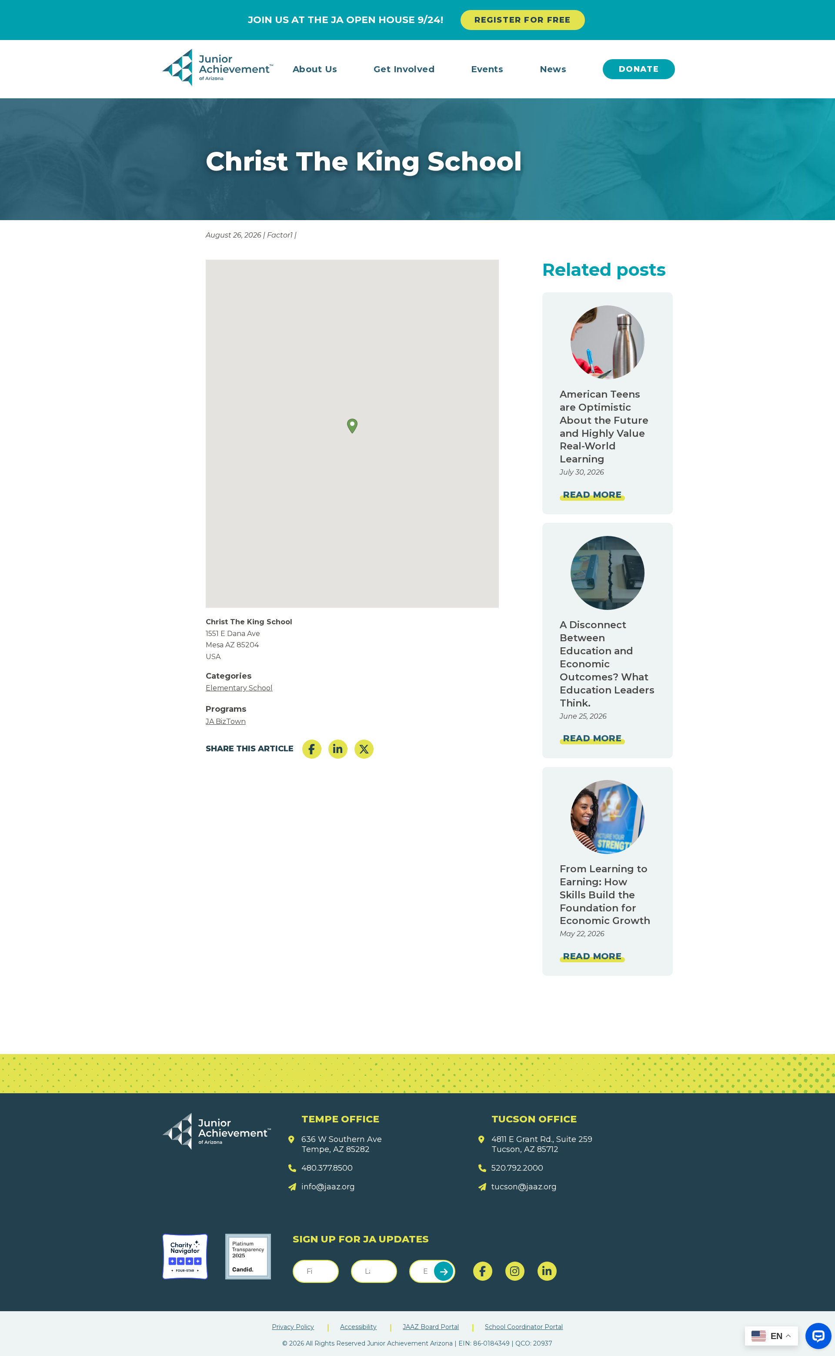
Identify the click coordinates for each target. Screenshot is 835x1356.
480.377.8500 (327, 1168)
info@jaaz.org (328, 1187)
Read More (592, 494)
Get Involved (404, 69)
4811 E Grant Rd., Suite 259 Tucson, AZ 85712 (541, 1144)
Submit (443, 1271)
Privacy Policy (293, 1327)
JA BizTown (226, 721)
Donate (639, 69)
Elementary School (239, 688)
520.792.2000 (517, 1168)
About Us (315, 69)
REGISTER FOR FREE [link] (522, 20)
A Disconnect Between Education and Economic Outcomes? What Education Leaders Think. (607, 664)
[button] (352, 426)
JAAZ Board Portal (431, 1327)
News (553, 69)
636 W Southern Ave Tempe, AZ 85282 (341, 1144)
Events (487, 69)
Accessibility (358, 1327)
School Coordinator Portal (524, 1327)
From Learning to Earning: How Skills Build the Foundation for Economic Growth (605, 895)
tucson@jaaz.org (524, 1187)
